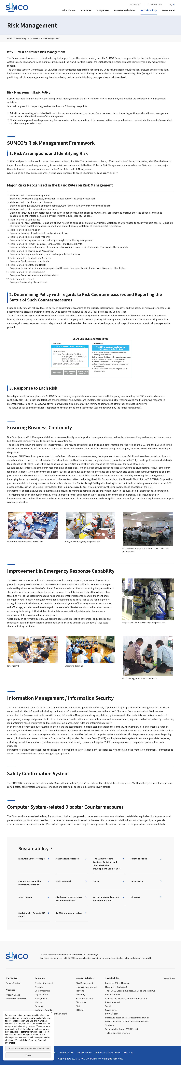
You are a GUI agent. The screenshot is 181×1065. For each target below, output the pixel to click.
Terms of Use (67, 1052)
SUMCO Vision (111, 1013)
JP (170, 4)
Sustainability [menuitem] (149, 10)
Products (10, 989)
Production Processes (16, 998)
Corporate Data (42, 990)
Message (39, 986)
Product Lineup (13, 994)
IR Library (80, 994)
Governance (111, 1009)
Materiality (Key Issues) (116, 986)
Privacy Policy (84, 1052)
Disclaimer (81, 1002)
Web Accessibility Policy (107, 1052)
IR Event (80, 990)
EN (174, 4)
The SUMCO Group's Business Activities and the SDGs (130, 990)
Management (41, 998)
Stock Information (84, 998)
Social (108, 1006)
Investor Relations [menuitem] (124, 10)
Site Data (109, 1025)
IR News (79, 1009)
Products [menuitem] (86, 10)
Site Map (128, 1052)
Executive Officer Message (117, 983)
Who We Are (11, 978)
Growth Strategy (13, 983)
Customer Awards (43, 1009)
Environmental (112, 1002)
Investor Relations (85, 978)
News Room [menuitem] (168, 10)
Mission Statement (44, 983)
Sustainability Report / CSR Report (121, 1029)
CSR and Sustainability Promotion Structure (126, 998)
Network (39, 1006)
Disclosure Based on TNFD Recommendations (127, 1021)
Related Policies (112, 994)
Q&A (78, 1006)
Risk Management (84, 983)
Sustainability (112, 978)
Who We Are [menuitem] (68, 10)
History (38, 1002)
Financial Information (86, 986)
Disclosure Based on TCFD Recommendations (127, 1017)
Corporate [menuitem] (103, 10)
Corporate (40, 978)
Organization (41, 994)
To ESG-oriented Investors (117, 1032)
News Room (169, 978)
